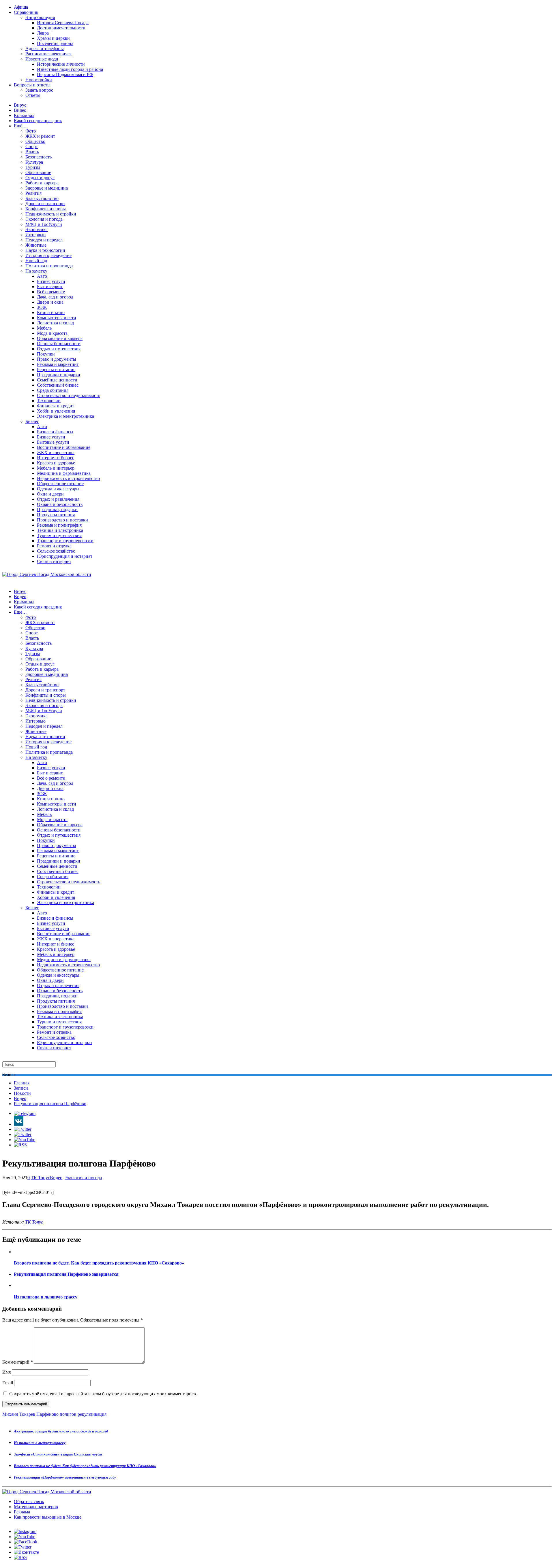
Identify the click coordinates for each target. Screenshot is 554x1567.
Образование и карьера (60, 338)
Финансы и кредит (55, 405)
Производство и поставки (62, 519)
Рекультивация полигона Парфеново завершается (66, 1274)
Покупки (46, 353)
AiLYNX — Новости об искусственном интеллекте (77, 1535)
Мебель (44, 328)
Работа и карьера (42, 182)
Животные (35, 245)
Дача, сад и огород (55, 296)
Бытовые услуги (53, 442)
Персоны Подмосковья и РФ (65, 74)
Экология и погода (44, 219)
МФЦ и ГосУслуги (43, 224)
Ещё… (20, 125)
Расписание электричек (48, 53)
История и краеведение (48, 255)
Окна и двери (50, 494)
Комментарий (17, 1362)
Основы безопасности (59, 343)
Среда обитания (52, 390)
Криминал (24, 115)
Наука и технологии (45, 250)
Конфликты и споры (45, 208)
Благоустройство (42, 198)
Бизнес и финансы (55, 431)
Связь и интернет (54, 561)
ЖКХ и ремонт (40, 136)
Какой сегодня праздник (38, 120)
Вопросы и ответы (32, 84)
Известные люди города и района (70, 69)
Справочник (26, 12)
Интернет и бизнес (55, 457)
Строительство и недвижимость (68, 395)
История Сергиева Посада (63, 22)
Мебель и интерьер (55, 468)
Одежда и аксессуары (58, 488)
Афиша (21, 7)
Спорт (31, 146)
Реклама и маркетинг (58, 364)
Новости (22, 1093)
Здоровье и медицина (46, 188)
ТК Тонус (40, 1177)
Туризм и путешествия (59, 535)
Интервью (35, 234)
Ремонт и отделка (54, 545)
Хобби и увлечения (56, 411)
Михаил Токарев (18, 1414)
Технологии (49, 400)
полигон (68, 1414)
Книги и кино (51, 312)
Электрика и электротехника (65, 416)
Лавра (43, 33)
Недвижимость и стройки (50, 213)
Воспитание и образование (63, 447)
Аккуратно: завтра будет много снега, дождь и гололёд (61, 1431)
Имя (6, 1372)
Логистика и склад (55, 322)
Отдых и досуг (40, 177)
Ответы (32, 95)
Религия (33, 193)
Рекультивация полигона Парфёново (50, 1103)
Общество (35, 141)
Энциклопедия (40, 17)
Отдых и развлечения (58, 499)
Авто (42, 276)
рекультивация (92, 1414)
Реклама (22, 1511)
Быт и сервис (50, 286)
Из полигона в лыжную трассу (45, 1296)
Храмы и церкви (53, 38)
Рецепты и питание (56, 369)
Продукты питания (56, 514)
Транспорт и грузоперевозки (65, 540)
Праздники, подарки (57, 509)
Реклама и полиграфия (59, 525)
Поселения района (55, 43)
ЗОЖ (42, 307)
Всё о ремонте (51, 291)
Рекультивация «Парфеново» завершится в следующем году (65, 1477)
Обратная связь (29, 1501)
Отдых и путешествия (59, 348)
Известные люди (41, 58)
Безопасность (38, 156)
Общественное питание (60, 483)
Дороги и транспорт (45, 203)
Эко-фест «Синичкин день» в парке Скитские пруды (58, 1454)
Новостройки (38, 79)
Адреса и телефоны (44, 48)
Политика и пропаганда (49, 265)
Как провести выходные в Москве (47, 1517)
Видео (20, 110)
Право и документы (56, 359)
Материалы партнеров (36, 1506)
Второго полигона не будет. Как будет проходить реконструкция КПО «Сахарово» (99, 1262)
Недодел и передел (44, 239)
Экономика (36, 229)
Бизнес (32, 421)
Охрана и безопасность (60, 504)
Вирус (20, 105)
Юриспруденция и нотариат (64, 556)
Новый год (36, 260)
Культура (34, 162)
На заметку (36, 271)
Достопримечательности (61, 27)
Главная (21, 1082)
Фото (30, 130)
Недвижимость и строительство (68, 478)
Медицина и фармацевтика (64, 473)
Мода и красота (52, 333)
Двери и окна (50, 302)
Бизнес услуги (51, 281)
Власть (32, 151)
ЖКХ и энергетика (55, 452)
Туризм (32, 167)
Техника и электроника (60, 530)
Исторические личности (61, 64)
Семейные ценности (57, 379)
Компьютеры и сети (56, 317)
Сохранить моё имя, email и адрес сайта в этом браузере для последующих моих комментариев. (103, 1393)
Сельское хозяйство (56, 551)
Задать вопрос (39, 90)
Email (7, 1382)
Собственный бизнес (57, 385)
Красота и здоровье (56, 462)
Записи (21, 1088)
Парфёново (47, 1414)
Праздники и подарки (58, 374)
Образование (38, 172)
